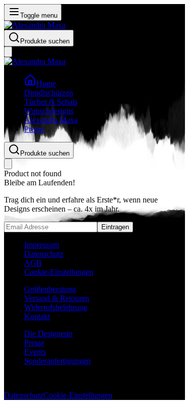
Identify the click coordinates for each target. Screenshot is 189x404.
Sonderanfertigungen (57, 361)
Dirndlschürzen (48, 92)
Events (35, 351)
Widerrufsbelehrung (55, 307)
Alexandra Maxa (51, 120)
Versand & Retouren (56, 298)
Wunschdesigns (49, 111)
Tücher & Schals (51, 101)
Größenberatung (50, 289)
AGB (33, 263)
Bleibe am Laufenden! (39, 182)
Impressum (41, 244)
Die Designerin (48, 333)
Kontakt (37, 316)
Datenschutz (44, 253)
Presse (34, 129)
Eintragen (115, 227)
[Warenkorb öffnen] (8, 51)
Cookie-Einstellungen (58, 272)
